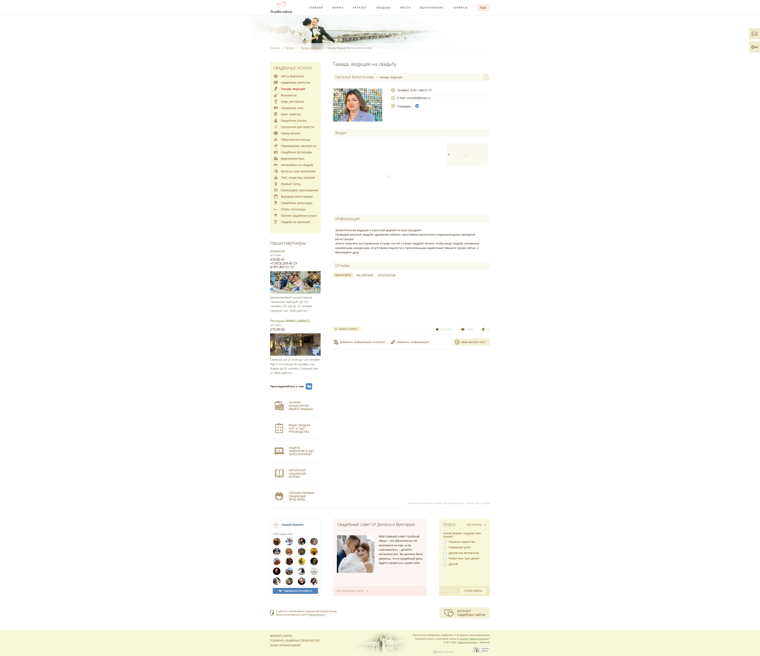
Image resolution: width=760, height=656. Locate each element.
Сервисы (460, 7)
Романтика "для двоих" (464, 558)
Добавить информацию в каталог (363, 342)
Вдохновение (432, 7)
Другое (453, 564)
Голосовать (473, 591)
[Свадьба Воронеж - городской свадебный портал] (481, 651)
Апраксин (277, 251)
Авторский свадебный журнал (297, 473)
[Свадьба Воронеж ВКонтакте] (309, 386)
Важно (338, 7)
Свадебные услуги (292, 68)
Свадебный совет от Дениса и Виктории (376, 524)
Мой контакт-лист (474, 342)
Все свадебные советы (350, 590)
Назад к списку (347, 328)
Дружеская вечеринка (464, 552)
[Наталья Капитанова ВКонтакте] (417, 106)
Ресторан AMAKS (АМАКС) (289, 321)
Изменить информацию (413, 342)
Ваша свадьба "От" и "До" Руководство (299, 428)
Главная (316, 7)
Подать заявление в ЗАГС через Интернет (302, 451)
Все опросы (474, 525)
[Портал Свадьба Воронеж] (281, 7)
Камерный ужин (460, 547)
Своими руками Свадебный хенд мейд (301, 496)
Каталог (360, 7)
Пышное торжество (462, 541)
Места (405, 7)
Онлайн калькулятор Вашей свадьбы (301, 405)
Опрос (449, 524)
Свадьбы (383, 7)
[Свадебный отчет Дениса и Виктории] (355, 554)
